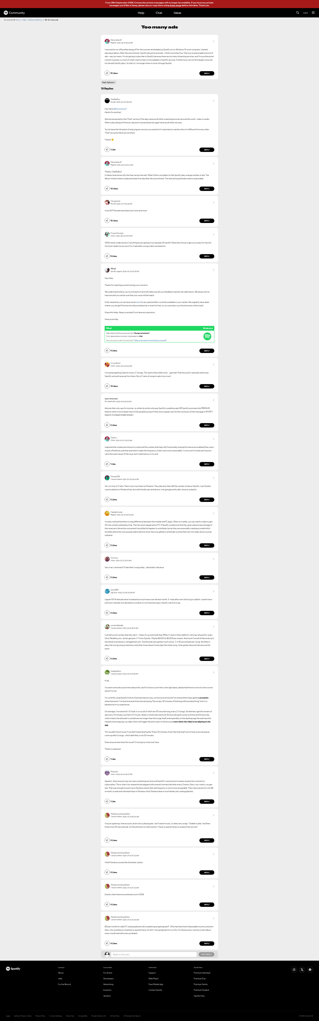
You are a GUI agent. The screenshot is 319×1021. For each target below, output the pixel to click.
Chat (159, 13)
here (138, 302)
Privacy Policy (40, 1016)
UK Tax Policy (115, 1016)
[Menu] (313, 12)
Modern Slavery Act (98, 1016)
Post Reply (206, 954)
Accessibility (82, 1016)
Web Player (154, 978)
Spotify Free (199, 995)
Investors (107, 990)
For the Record (64, 984)
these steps (175, 5)
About (61, 972)
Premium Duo (200, 978)
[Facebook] (310, 970)
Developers (108, 978)
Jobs (60, 978)
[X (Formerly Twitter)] (302, 970)
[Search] (298, 12)
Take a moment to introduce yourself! (150, 340)
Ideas (177, 13)
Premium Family (201, 984)
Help (141, 13)
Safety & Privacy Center (23, 1016)
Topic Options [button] (108, 82)
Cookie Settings (55, 1016)
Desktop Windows (35, 20)
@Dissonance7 (120, 108)
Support (152, 972)
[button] (214, 41)
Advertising (108, 984)
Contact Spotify (155, 990)
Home (17, 20)
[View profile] (107, 41)
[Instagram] (294, 970)
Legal (8, 1016)
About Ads (70, 1016)
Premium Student (201, 990)
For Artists (107, 972)
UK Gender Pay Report (132, 1016)
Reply (207, 73)
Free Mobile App (156, 984)
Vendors (107, 995)
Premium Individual (202, 972)
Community (17, 13)
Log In (305, 12)
